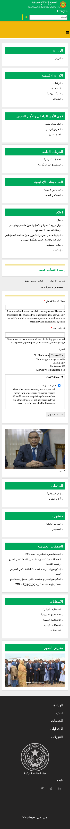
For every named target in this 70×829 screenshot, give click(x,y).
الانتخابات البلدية (52, 625)
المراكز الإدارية (54, 94)
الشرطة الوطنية (53, 124)
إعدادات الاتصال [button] (53, 377)
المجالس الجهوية (52, 190)
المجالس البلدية (53, 195)
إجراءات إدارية (54, 493)
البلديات (57, 99)
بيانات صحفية (54, 245)
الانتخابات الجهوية (52, 620)
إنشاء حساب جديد (32, 281)
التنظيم (59, 713)
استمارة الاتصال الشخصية (47, 385)
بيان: (58, 220)
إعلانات (57, 250)
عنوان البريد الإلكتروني (55, 301)
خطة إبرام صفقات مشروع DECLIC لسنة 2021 (37, 584)
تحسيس (56, 529)
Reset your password (52, 287)
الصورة (62, 349)
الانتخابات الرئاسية (51, 609)
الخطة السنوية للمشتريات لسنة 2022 (43, 554)
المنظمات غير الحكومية (49, 165)
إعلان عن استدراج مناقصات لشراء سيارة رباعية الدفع (35, 579)
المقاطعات (56, 88)
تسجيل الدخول (57, 281)
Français (62, 11)
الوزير (58, 58)
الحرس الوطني (53, 129)
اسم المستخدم (59, 328)
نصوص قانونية (53, 524)
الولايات (57, 83)
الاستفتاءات (55, 630)
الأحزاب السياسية (52, 159)
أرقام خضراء (55, 499)
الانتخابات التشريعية (51, 615)
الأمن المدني (55, 134)
